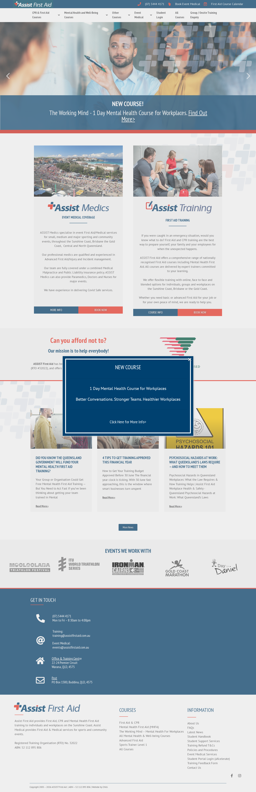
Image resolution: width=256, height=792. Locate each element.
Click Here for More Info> (128, 422)
